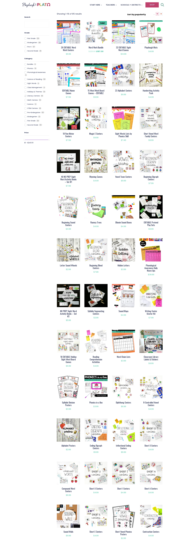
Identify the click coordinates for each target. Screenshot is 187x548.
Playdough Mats (151, 47)
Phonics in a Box (96, 402)
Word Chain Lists (123, 356)
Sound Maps (123, 311)
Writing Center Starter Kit (151, 312)
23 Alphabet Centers (123, 90)
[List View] (161, 13)
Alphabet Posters (68, 445)
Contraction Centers (151, 531)
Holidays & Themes (34, 92)
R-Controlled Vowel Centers (151, 404)
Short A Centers (151, 488)
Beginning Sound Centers (68, 224)
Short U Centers (96, 488)
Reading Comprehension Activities (96, 359)
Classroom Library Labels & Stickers (151, 358)
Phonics (30, 68)
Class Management (34, 87)
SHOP (152, 4)
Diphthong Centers (123, 402)
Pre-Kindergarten (33, 112)
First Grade (31, 38)
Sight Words (31, 83)
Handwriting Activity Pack (151, 92)
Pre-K (29, 47)
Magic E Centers (96, 133)
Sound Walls (68, 531)
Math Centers (32, 100)
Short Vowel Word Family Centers (151, 135)
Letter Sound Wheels (68, 265)
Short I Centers (123, 488)
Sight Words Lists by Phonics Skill (123, 135)
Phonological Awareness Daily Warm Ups (151, 268)
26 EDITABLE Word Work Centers (68, 49)
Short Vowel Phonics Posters (123, 533)
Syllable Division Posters (68, 404)
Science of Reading (34, 79)
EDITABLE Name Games (68, 92)
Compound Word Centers (68, 490)
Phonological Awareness (36, 72)
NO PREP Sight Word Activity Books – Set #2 (68, 313)
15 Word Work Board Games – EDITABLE (96, 92)
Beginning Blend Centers (95, 267)
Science (30, 104)
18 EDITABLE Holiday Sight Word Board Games (68, 359)
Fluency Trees (96, 222)
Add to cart (95, 58)
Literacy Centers (33, 96)
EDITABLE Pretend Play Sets (151, 224)
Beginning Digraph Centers (151, 178)
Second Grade (32, 51)
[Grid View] (157, 13)
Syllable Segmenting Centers (96, 312)
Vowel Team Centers (123, 176)
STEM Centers (32, 108)
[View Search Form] (162, 4)
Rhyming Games (95, 176)
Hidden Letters (124, 265)
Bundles (30, 64)
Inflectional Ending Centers (123, 447)
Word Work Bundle (96, 47)
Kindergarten (32, 42)
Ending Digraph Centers (96, 447)
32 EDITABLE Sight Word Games (123, 49)
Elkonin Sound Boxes (123, 222)
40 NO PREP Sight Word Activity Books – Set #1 (68, 179)
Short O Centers (151, 445)
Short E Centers (95, 531)
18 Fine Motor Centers (68, 135)
